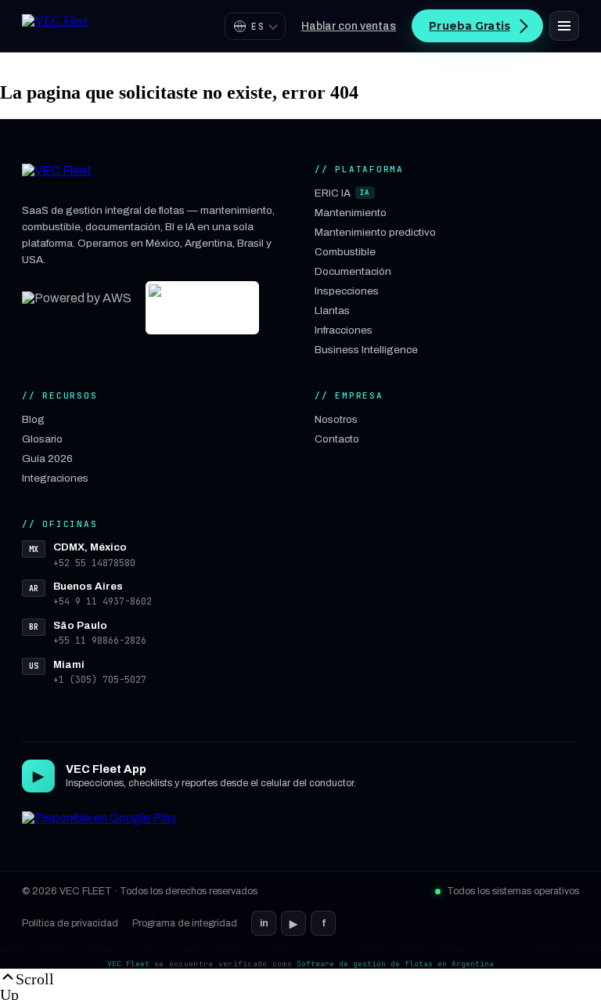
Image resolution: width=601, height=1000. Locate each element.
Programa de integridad (184, 923)
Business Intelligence (366, 350)
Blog (33, 419)
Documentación (353, 271)
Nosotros (336, 419)
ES (258, 26)
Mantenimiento (351, 212)
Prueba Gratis (469, 26)
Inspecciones (347, 291)
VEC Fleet (128, 963)
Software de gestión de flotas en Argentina (395, 963)
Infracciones (343, 330)
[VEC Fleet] (55, 26)
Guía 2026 (47, 458)
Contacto (337, 439)
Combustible (345, 252)
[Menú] (564, 26)
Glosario (42, 439)
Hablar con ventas (348, 26)
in (264, 923)
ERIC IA (342, 193)
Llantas (332, 310)
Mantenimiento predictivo (375, 232)
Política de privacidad (70, 923)
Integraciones (55, 478)
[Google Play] (99, 828)
